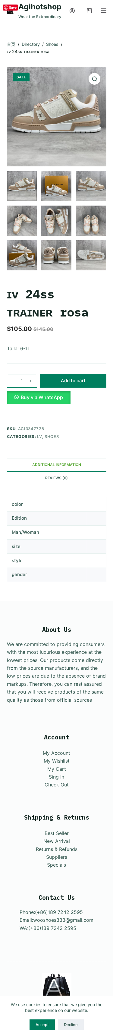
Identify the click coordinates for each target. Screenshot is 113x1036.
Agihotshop (39, 6)
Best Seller (57, 833)
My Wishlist (57, 761)
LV (39, 436)
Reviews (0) (56, 478)
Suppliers (56, 857)
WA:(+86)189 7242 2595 (48, 928)
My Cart (56, 769)
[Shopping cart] (89, 10)
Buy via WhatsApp (42, 397)
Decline (71, 1024)
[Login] (72, 10)
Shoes (52, 436)
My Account (56, 753)
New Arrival (56, 841)
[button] (56, 397)
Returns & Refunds (56, 849)
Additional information (56, 464)
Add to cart (73, 380)
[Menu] (103, 10)
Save (13, 7)
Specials (56, 865)
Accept (42, 1024)
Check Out (57, 785)
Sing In (56, 777)
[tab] (56, 464)
